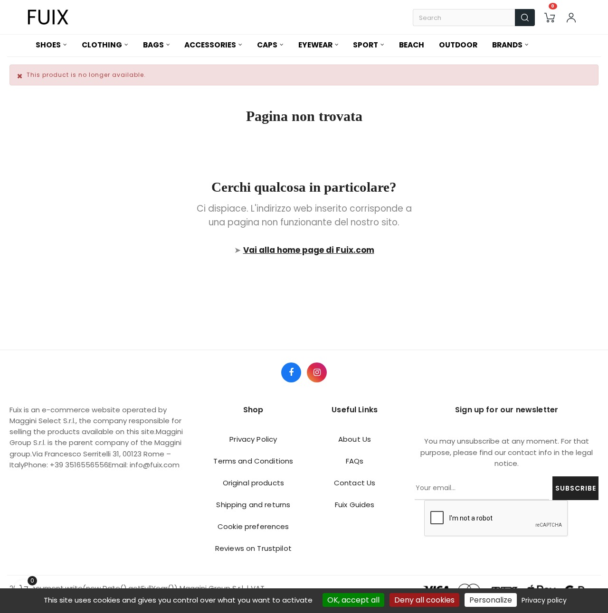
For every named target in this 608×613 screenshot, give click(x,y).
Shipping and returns (253, 505)
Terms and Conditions (253, 461)
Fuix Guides (355, 505)
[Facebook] (291, 372)
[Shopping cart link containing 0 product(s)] (549, 17)
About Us (354, 439)
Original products (253, 483)
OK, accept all (353, 599)
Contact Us (354, 483)
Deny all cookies (424, 599)
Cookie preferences (253, 526)
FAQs (355, 461)
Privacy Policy (253, 439)
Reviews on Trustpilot (253, 548)
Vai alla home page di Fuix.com (308, 250)
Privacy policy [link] (544, 600)
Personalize (490, 599)
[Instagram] (317, 372)
